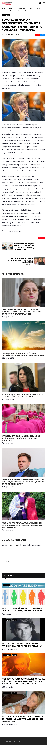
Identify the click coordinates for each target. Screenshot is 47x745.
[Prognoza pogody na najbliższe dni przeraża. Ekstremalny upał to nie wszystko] (23, 335)
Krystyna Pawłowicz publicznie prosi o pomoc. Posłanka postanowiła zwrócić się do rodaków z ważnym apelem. (22, 311)
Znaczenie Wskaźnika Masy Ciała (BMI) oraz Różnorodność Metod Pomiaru (22, 609)
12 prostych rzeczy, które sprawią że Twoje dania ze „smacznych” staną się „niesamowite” (25, 248)
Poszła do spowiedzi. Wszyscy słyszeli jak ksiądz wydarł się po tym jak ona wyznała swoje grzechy (22, 525)
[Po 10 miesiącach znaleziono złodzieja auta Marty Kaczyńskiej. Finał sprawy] (23, 377)
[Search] (42, 561)
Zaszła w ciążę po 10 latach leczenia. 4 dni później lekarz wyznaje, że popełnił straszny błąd (22, 719)
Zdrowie (7, 585)
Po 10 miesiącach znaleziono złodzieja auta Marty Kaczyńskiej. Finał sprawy (22, 395)
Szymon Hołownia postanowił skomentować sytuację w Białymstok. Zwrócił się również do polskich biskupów (23, 481)
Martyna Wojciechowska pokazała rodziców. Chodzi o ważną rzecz (20, 261)
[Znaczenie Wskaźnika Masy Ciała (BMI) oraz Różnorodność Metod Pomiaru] (23, 594)
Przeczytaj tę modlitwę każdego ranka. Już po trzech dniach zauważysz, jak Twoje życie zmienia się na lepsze (23, 681)
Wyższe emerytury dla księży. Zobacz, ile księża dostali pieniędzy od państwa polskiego (21, 438)
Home (3, 8)
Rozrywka (7, 620)
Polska (10, 8)
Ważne (14, 620)
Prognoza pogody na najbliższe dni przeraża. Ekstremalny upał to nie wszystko (23, 354)
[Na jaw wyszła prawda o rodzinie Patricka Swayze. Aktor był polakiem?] (23, 629)
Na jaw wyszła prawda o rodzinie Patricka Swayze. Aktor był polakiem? (22, 645)
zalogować (14, 545)
